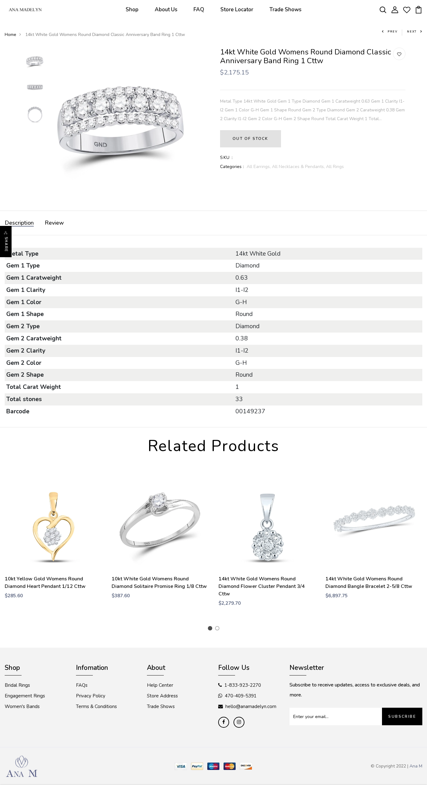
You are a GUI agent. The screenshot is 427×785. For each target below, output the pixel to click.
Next (412, 31)
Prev (393, 31)
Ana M (415, 766)
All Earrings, (259, 167)
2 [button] (218, 629)
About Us (166, 9)
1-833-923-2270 (242, 685)
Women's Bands (22, 706)
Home (10, 35)
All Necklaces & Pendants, (299, 167)
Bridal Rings (17, 685)
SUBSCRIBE (402, 716)
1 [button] (211, 629)
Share (6, 244)
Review (54, 223)
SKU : (226, 158)
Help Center (160, 685)
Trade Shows (285, 9)
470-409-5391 (241, 696)
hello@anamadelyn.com (250, 706)
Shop (132, 9)
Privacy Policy (90, 696)
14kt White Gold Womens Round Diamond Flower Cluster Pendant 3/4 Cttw (262, 586)
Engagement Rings (25, 696)
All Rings (335, 167)
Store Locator (236, 9)
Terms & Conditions (96, 706)
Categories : (232, 167)
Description (19, 223)
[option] (34, 61)
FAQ (198, 9)
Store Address (162, 696)
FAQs (82, 685)
